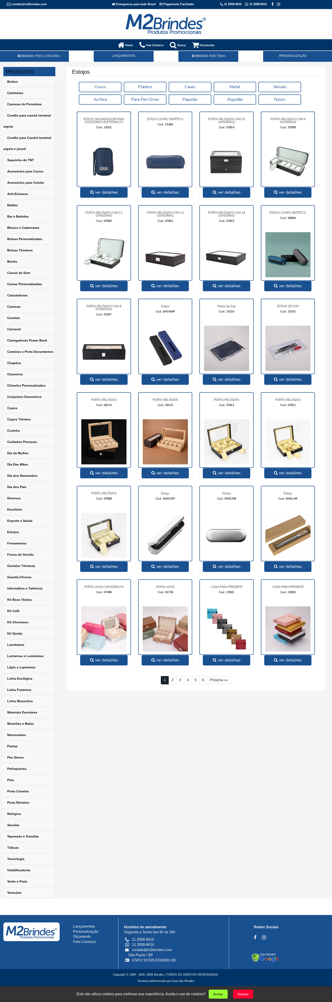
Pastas (12, 746)
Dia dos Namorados (22, 475)
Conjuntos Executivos (24, 397)
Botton (12, 81)
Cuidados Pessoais (22, 442)
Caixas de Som (18, 273)
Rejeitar (243, 994)
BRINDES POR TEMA (209, 56)
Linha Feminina (19, 690)
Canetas (13, 318)
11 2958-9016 (232, 4)
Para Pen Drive (145, 99)
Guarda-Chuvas (19, 577)
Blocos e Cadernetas (23, 227)
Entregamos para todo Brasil (135, 4)
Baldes (12, 205)
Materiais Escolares (22, 712)
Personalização (85, 931)
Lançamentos (84, 926)
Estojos (13, 532)
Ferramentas (16, 543)
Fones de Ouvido (20, 554)
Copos (12, 408)
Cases (190, 86)
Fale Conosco (84, 942)
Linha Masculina (20, 701)
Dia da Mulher (17, 453)
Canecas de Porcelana (24, 104)
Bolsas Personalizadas (24, 239)
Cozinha (13, 430)
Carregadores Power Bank (27, 340)
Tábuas (13, 847)
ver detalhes (106, 192)
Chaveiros (15, 374)
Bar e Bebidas (18, 216)
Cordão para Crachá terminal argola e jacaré (27, 143)
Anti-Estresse (17, 194)
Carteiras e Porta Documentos (30, 351)
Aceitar (218, 994)
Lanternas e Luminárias (25, 656)
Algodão (235, 99)
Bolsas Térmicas (20, 250)
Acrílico (100, 99)
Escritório (14, 509)
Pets (10, 780)
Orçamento (82, 936)
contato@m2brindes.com (29, 4)
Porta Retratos (18, 802)
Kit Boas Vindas (19, 599)
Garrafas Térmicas (21, 566)
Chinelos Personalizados (26, 385)
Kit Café (13, 611)
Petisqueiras (16, 768)
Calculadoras (17, 295)
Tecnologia (15, 859)
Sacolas (13, 825)
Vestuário (14, 892)
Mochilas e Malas (20, 723)
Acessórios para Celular (25, 182)
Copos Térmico (19, 419)
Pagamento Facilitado (178, 4)
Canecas (14, 306)
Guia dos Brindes (183, 981)
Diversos (14, 498)
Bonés (12, 261)
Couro (100, 86)
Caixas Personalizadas (24, 284)
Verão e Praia (17, 881)
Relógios (14, 814)
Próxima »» (219, 680)
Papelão (190, 99)
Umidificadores (18, 870)
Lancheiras (15, 645)
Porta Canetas (18, 791)
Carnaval (14, 329)
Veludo (279, 86)
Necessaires (16, 735)
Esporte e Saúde (20, 521)
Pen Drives (15, 757)
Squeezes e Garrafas (23, 836)
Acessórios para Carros (25, 171)
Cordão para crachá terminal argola (27, 121)
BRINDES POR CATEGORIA (40, 56)
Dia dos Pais (16, 487)
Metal (234, 86)
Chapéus (14, 363)
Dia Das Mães (17, 464)
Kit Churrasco (17, 622)
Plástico (145, 86)
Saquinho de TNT (20, 160)
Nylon (279, 99)
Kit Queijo (15, 633)
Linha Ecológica (19, 678)
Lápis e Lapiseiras (21, 667)
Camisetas (15, 93)
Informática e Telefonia (24, 588)
